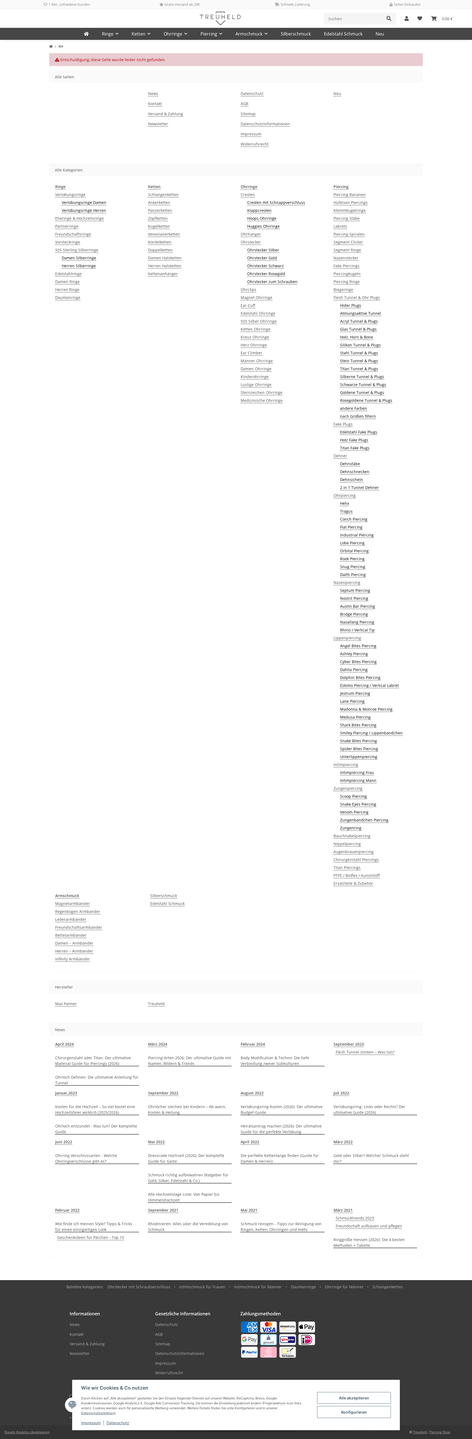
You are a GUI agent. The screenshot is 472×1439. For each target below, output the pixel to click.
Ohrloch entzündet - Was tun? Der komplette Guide (96, 1128)
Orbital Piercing (354, 550)
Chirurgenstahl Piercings (356, 859)
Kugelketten (159, 226)
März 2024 (157, 1044)
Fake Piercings (346, 265)
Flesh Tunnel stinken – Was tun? (365, 1052)
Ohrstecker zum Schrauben (272, 281)
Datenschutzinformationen (265, 123)
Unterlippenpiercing (358, 756)
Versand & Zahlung (165, 113)
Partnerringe (66, 226)
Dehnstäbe (350, 463)
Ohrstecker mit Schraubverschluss (138, 1286)
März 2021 (343, 1210)
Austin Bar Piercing (357, 606)
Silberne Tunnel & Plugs (362, 376)
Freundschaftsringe (73, 234)
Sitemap (248, 113)
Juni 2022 (63, 1141)
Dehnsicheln (351, 479)
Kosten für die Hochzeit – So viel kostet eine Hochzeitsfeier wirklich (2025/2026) (95, 1109)
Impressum (91, 1422)
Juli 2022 (341, 1093)
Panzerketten (160, 210)
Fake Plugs (343, 424)
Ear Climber (251, 352)
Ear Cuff (248, 305)
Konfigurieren (354, 1412)
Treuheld (156, 1003)
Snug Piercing (352, 566)
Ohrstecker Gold (262, 257)
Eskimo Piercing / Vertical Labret (369, 685)
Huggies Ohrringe (263, 226)
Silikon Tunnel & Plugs (360, 345)
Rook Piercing (352, 558)
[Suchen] (389, 19)
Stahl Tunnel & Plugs (359, 352)
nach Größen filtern (358, 416)
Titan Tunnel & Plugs (359, 368)
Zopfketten (158, 218)
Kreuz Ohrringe (255, 337)
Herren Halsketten (164, 265)
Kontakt (155, 103)
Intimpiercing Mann (358, 780)
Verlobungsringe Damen (84, 202)
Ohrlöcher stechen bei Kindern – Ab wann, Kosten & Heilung (187, 1109)
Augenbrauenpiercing (354, 851)
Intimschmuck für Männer (258, 1286)
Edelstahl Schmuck (167, 903)
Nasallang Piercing (357, 622)
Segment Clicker (348, 242)
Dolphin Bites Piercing (360, 677)
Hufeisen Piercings (351, 202)
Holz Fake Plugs (354, 440)
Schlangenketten (163, 194)
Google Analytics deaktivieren (26, 1432)
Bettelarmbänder (71, 935)
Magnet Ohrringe (256, 297)
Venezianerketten (164, 234)
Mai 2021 (249, 1210)
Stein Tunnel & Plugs (359, 360)
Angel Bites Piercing (358, 645)
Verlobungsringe (70, 194)
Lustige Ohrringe (256, 384)
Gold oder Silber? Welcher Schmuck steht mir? (371, 1158)
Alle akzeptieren (354, 1398)
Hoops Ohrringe (261, 218)
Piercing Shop (439, 1432)
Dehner (340, 455)
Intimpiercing (346, 764)
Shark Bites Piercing (358, 725)
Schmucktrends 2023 (355, 1218)
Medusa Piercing (355, 717)
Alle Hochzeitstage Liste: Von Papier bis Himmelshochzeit (184, 1197)
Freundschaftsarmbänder (78, 927)
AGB (244, 103)
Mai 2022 (156, 1141)
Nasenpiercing (347, 582)
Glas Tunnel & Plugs (358, 329)
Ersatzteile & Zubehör (353, 883)
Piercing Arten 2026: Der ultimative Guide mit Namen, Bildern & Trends (189, 1060)
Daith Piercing (353, 574)
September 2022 (163, 1093)
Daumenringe (67, 297)
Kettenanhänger (163, 273)
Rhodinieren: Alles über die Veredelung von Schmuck (188, 1226)
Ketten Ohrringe (255, 329)
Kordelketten (160, 242)
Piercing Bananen (350, 194)
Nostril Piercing (354, 598)
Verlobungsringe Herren (84, 210)
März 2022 (343, 1141)
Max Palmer (66, 1003)
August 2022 (252, 1093)
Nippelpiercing (347, 843)
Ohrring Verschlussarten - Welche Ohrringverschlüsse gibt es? (86, 1158)
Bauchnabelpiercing (352, 835)
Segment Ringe (347, 250)
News (153, 93)
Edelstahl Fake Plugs (358, 432)
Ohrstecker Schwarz (265, 265)
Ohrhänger (251, 234)
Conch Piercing (353, 519)
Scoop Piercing (353, 796)
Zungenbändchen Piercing (364, 820)
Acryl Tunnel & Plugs (359, 321)
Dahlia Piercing (354, 669)
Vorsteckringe (67, 242)
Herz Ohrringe (254, 345)
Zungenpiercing (348, 788)
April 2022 (250, 1141)
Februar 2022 (67, 1210)
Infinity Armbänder (72, 959)
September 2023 (349, 1044)
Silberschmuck (163, 895)
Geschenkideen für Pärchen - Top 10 (90, 1237)
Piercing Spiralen (349, 234)
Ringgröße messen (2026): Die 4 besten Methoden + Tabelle (369, 1242)
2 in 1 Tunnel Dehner (359, 487)
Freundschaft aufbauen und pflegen (369, 1226)
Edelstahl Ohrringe (258, 313)
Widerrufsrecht (255, 144)
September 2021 (163, 1210)
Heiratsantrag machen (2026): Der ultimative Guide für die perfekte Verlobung (281, 1128)
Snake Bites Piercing (358, 740)
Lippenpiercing (347, 637)
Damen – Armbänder (74, 943)
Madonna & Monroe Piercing (366, 709)
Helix (344, 503)
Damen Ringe (67, 281)
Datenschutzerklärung (98, 1413)
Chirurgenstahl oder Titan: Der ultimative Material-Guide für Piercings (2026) (93, 1060)
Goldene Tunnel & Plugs (362, 392)
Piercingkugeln (347, 273)
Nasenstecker (346, 257)
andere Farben (353, 408)
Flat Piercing (351, 527)
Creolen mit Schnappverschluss (276, 202)
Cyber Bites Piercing (358, 661)
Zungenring (350, 827)
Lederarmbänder (70, 919)
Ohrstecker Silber (263, 250)
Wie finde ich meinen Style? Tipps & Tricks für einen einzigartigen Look (93, 1226)
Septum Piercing (355, 590)
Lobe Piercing (352, 542)
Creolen (248, 194)
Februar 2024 (253, 1044)
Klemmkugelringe (350, 210)
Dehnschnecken (354, 471)
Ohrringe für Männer (344, 1286)
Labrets (340, 226)
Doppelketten (160, 250)
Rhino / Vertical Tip (357, 630)
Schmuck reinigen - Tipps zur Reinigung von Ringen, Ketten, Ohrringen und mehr (281, 1226)
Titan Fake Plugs (355, 447)
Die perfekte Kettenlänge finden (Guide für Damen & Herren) (280, 1158)
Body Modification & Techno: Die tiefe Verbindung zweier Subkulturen (275, 1060)
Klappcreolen (259, 210)
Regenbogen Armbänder (77, 911)
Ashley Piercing (354, 653)
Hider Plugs (350, 305)
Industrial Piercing (357, 535)
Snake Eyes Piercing (358, 804)
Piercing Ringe (347, 281)
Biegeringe (343, 289)
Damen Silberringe (79, 257)
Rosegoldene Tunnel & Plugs (366, 400)
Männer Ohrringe (257, 360)
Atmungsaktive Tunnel (360, 313)
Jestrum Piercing (355, 693)
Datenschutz (118, 1422)
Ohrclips (248, 289)
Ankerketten (159, 202)
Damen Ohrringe (256, 368)
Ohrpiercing (345, 495)
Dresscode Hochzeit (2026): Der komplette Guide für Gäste (186, 1158)
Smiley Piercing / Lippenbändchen (371, 732)
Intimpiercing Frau (357, 772)
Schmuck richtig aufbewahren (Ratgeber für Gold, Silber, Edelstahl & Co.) (188, 1177)
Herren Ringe (67, 289)
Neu (380, 34)
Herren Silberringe (79, 265)
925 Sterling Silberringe (76, 250)
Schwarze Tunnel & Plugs (363, 384)
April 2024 (64, 1044)
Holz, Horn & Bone (356, 337)
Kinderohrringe (255, 376)
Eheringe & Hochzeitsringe (79, 218)
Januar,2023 (66, 1093)
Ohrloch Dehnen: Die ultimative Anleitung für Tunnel (96, 1080)
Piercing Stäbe (347, 218)
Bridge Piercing (354, 614)
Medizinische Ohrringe (262, 400)
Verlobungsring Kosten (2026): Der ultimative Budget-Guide (282, 1109)
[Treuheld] (86, 34)
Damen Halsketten (165, 257)
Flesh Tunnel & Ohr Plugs (357, 297)
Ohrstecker (251, 242)
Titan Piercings (347, 867)
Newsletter (158, 123)
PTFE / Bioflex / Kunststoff (357, 875)
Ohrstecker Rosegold (266, 273)
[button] (406, 19)
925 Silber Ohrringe (259, 321)
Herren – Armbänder (74, 951)
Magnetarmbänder (72, 903)
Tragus (346, 511)
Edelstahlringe (68, 273)
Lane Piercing (352, 701)
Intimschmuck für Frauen (202, 1286)
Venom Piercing (354, 812)
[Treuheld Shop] (51, 46)
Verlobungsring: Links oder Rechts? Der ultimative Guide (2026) (369, 1109)
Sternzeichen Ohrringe (261, 392)
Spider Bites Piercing (359, 748)
